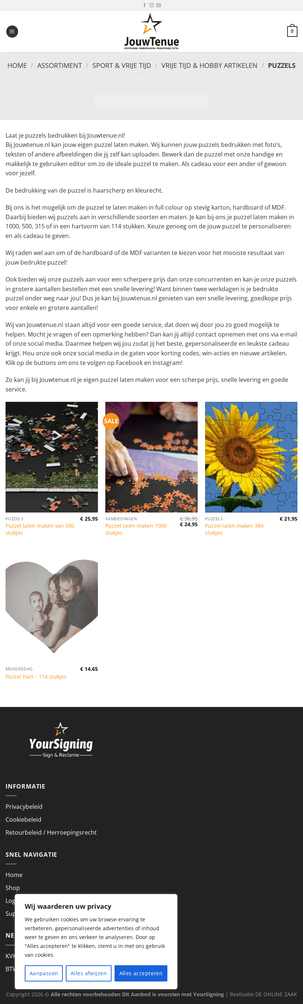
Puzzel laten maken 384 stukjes (234, 529)
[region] (96, 941)
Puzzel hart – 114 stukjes (36, 676)
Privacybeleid (24, 807)
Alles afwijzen (89, 973)
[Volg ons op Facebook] (144, 5)
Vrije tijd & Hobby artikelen (209, 65)
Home (17, 65)
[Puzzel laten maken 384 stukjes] (251, 457)
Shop (13, 888)
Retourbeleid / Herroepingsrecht (51, 832)
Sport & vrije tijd (121, 65)
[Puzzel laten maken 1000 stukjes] (151, 457)
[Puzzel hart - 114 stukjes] (52, 607)
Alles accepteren (141, 973)
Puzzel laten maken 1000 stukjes (136, 529)
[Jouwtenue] (151, 31)
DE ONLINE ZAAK (276, 994)
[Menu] (12, 31)
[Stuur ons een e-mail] (158, 5)
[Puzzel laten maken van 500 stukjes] (52, 457)
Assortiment (59, 65)
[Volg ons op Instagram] (151, 5)
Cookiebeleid (23, 819)
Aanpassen (44, 973)
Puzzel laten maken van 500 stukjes (40, 529)
